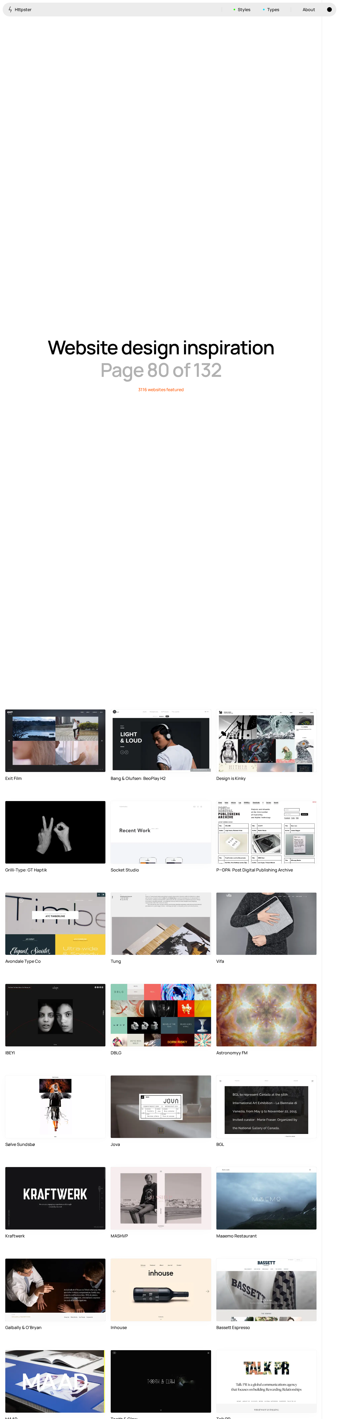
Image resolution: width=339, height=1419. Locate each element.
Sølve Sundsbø (20, 1144)
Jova (115, 1144)
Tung (116, 961)
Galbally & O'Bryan (23, 1327)
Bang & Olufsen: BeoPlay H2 (138, 778)
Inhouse (119, 1327)
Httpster (23, 9)
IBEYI (10, 1053)
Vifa (220, 961)
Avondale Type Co (23, 961)
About (309, 9)
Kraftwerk (15, 1236)
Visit (93, 765)
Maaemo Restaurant (236, 1236)
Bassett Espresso (233, 1327)
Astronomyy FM (232, 1053)
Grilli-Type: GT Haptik (26, 870)
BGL (220, 1144)
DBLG (116, 1053)
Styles (244, 9)
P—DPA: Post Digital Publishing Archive (254, 870)
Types (273, 9)
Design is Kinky (231, 778)
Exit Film (13, 778)
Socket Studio (125, 870)
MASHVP (119, 1236)
